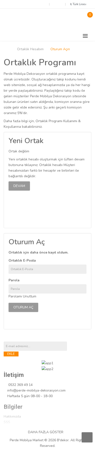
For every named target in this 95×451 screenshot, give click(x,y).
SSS (7, 422)
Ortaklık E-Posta (22, 260)
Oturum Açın (60, 49)
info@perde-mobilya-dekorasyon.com (36, 390)
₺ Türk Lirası (79, 4)
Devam (19, 186)
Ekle (11, 354)
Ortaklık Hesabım (30, 49)
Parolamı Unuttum (22, 296)
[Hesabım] (57, 4)
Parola (14, 280)
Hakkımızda (12, 416)
